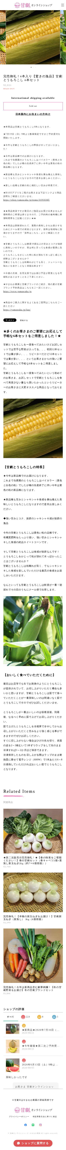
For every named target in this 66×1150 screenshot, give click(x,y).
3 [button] (35, 67)
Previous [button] (5, 37)
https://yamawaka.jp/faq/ (17, 310)
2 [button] (33, 67)
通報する (24, 320)
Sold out (33, 106)
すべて (10, 1017)
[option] (33, 37)
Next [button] (61, 37)
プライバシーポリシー (19, 1116)
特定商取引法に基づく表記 (45, 1116)
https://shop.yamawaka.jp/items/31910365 (26, 200)
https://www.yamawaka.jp (17, 291)
